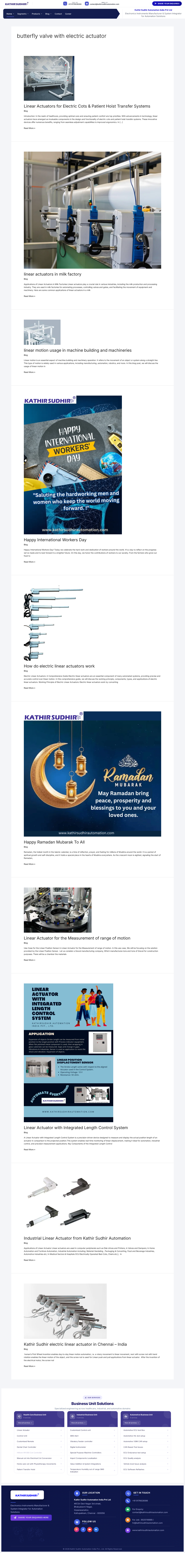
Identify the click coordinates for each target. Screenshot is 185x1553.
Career (68, 14)
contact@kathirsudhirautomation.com (104, 4)
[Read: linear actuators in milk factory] (92, 210)
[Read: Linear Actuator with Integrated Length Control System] (68, 1052)
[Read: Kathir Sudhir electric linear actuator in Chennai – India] (65, 1311)
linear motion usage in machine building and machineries (78, 350)
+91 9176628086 (75, 4)
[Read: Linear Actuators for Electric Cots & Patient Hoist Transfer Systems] (49, 78)
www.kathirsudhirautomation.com (148, 1530)
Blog (47, 14)
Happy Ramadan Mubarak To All (54, 842)
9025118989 (146, 1520)
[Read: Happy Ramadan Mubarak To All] (92, 774)
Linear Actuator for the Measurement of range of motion (77, 938)
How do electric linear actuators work (59, 666)
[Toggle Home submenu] (13, 13)
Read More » (29, 128)
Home (9, 14)
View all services (24, 1423)
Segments (22, 14)
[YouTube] (89, 1529)
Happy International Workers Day (55, 539)
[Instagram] (76, 1529)
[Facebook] (83, 1529)
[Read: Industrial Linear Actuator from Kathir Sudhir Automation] (58, 1202)
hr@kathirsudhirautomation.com (147, 1523)
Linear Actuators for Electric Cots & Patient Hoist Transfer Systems (87, 106)
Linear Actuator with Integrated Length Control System (76, 1127)
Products (36, 14)
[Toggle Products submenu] (41, 13)
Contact (58, 14)
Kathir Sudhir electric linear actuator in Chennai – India (75, 1344)
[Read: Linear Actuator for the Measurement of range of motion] (58, 910)
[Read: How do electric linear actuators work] (54, 623)
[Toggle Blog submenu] (51, 13)
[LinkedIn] (96, 1529)
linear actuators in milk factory (52, 274)
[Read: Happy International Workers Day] (73, 465)
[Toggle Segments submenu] (28, 13)
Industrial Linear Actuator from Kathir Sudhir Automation (77, 1238)
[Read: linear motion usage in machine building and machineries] (42, 332)
